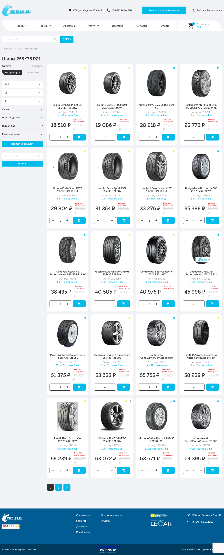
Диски (44, 25)
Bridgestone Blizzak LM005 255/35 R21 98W (201, 190)
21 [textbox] (6, 101)
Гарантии (81, 520)
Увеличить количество (67, 137)
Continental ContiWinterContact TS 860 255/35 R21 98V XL (156, 357)
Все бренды (83, 532)
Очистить (37, 66)
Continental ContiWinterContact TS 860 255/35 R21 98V (201, 441)
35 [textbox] (6, 92)
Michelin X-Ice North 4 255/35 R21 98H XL (156, 440)
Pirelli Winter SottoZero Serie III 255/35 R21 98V (67, 356)
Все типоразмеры (111, 515)
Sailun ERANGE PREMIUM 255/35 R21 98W (67, 106)
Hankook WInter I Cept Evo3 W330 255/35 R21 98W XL (201, 106)
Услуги (92, 25)
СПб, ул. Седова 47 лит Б (87, 10)
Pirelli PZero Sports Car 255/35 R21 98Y (67, 440)
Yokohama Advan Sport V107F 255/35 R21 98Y (112, 273)
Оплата (165, 25)
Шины (21, 25)
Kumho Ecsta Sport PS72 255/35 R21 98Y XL (67, 190)
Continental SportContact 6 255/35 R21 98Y (157, 273)
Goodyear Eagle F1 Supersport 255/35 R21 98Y (112, 356)
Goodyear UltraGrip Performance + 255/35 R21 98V (68, 273)
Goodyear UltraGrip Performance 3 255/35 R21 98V (201, 274)
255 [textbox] (7, 84)
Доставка (117, 25)
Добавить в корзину (79, 137)
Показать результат (22, 143)
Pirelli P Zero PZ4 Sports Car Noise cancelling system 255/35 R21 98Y (201, 357)
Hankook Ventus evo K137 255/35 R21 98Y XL (157, 190)
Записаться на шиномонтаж (164, 10)
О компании (70, 25)
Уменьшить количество (53, 137)
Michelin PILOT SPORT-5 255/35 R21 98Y (112, 440)
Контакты (141, 25)
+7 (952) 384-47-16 (122, 10)
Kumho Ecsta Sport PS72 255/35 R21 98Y (112, 190)
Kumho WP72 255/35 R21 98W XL (157, 106)
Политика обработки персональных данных (201, 549)
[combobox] (22, 84)
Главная (8, 48)
